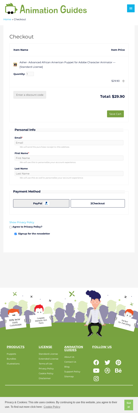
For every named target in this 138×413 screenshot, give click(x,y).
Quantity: (19, 74)
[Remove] (123, 81)
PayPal (37, 203)
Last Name (21, 168)
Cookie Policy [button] (52, 406)
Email (24, 138)
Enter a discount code (29, 94)
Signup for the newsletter (34, 233)
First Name (27, 153)
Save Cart (115, 113)
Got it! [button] (129, 405)
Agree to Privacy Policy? (27, 227)
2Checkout (98, 203)
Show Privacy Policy (21, 222)
